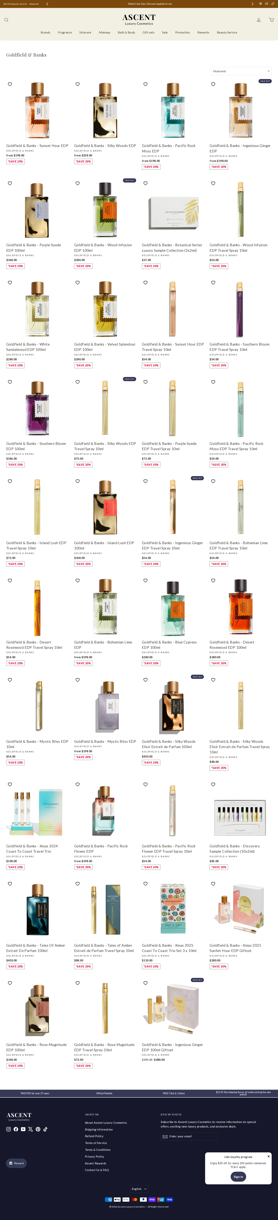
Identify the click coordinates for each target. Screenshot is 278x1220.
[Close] (269, 1157)
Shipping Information (99, 1129)
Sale (165, 32)
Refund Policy (94, 1136)
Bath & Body (126, 32)
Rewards (34, 3)
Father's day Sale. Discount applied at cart (150, 3)
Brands (45, 32)
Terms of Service (96, 1143)
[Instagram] (260, 3)
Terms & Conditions (98, 1149)
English (136, 1188)
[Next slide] (252, 4)
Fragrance (65, 32)
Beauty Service (227, 32)
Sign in (238, 1176)
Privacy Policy (94, 1156)
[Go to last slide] (47, 4)
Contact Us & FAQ (97, 1170)
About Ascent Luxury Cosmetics (106, 1122)
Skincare (85, 32)
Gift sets (149, 32)
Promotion (182, 32)
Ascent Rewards (95, 1163)
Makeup (104, 32)
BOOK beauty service (15, 3)
